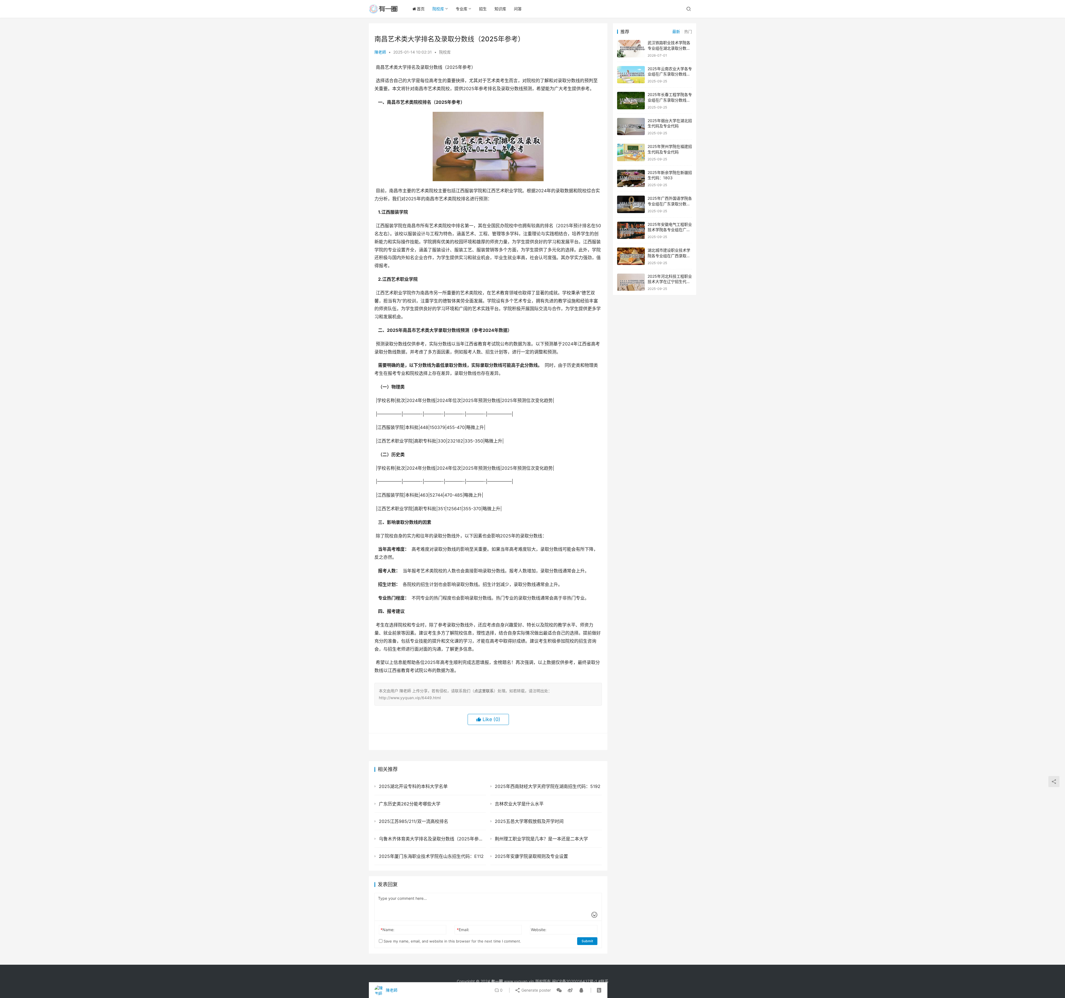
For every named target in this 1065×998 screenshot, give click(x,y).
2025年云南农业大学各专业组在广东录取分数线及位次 (670, 74)
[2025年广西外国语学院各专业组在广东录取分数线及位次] (631, 204)
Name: (387, 929)
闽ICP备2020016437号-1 (574, 981)
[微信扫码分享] (559, 990)
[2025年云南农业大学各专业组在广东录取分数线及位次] (631, 75)
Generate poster (535, 990)
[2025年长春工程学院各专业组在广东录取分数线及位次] (631, 100)
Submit (587, 941)
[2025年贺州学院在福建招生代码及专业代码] (631, 152)
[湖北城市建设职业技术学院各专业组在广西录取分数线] (631, 256)
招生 (483, 8)
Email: (463, 929)
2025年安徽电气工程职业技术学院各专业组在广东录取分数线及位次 (670, 230)
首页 (421, 8)
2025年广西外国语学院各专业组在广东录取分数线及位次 (670, 203)
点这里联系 (484, 690)
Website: (538, 929)
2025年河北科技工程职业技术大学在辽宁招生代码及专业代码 (670, 281)
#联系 (603, 981)
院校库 (438, 8)
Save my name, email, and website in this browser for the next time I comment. (451, 941)
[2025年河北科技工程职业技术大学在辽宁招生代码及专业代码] (631, 282)
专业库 (461, 8)
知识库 (500, 8)
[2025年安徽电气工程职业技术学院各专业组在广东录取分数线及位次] (631, 230)
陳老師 (380, 52)
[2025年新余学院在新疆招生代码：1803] (631, 178)
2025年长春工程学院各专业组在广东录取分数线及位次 (670, 100)
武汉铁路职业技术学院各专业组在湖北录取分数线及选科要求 (669, 48)
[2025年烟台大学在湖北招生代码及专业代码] (631, 126)
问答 (518, 8)
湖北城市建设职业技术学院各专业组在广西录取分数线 (669, 255)
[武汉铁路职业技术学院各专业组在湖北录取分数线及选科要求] (631, 48)
